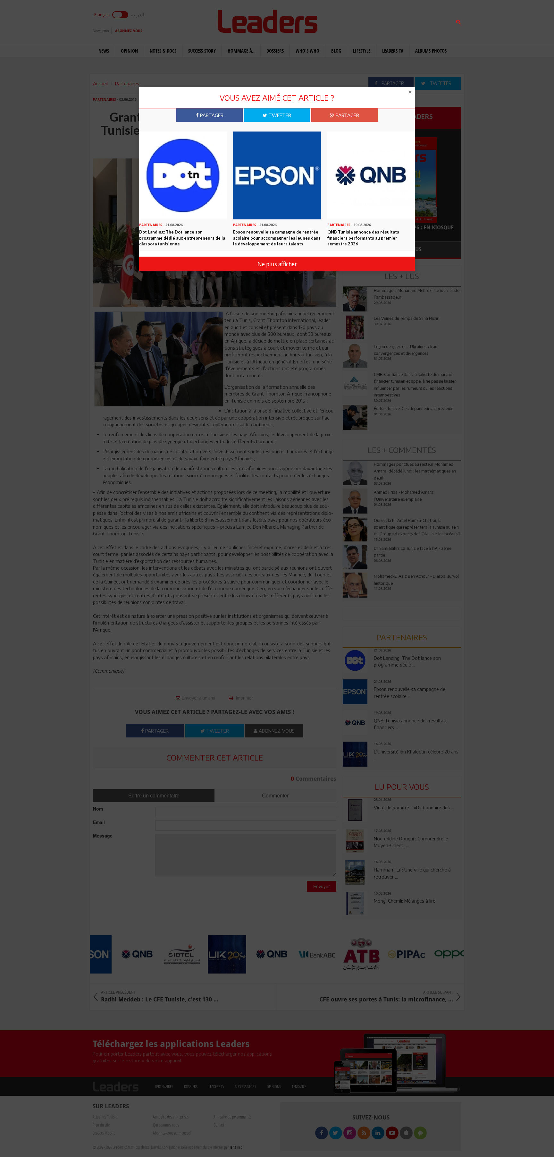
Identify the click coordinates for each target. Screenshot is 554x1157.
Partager (211, 115)
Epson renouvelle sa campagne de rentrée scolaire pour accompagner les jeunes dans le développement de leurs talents (277, 237)
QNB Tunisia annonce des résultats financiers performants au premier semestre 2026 (363, 237)
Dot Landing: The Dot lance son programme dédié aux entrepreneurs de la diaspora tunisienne (182, 237)
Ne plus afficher (277, 264)
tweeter (279, 115)
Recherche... (358, 20)
